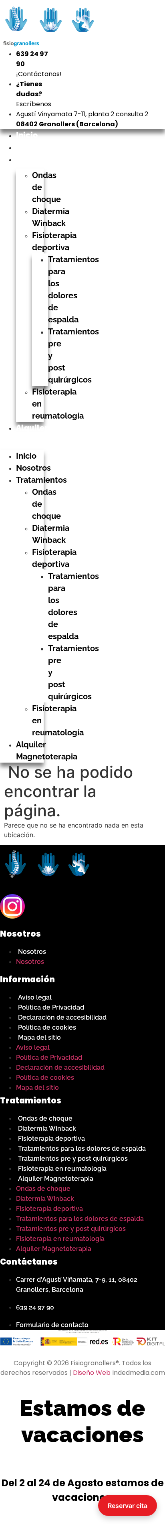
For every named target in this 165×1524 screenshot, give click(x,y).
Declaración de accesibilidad (62, 1017)
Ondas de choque (45, 1118)
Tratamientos (42, 159)
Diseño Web (92, 1372)
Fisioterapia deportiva (51, 1138)
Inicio (27, 135)
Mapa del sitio (39, 1037)
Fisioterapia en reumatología (62, 1168)
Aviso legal (35, 997)
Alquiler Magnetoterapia (55, 1178)
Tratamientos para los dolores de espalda (82, 1148)
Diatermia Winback (47, 1128)
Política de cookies (47, 1027)
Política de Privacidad (51, 1007)
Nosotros (33, 147)
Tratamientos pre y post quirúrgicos (73, 1158)
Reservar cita (127, 1506)
